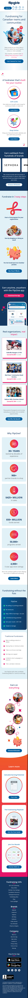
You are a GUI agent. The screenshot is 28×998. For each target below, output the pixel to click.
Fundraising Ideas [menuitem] (14, 897)
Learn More (14, 110)
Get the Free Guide (14, 832)
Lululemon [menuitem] (14, 912)
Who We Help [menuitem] (14, 937)
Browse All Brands (14, 185)
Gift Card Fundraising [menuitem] (14, 885)
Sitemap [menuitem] (14, 948)
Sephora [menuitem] (14, 914)
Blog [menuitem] (14, 899)
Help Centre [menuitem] (14, 939)
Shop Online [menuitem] (14, 888)
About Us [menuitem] (14, 934)
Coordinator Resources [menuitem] (14, 892)
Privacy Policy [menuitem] (14, 943)
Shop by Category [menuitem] (14, 926)
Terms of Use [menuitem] (14, 946)
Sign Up (8, 8)
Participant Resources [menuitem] (14, 894)
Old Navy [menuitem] (14, 917)
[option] (9, 161)
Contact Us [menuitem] (14, 941)
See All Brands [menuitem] (14, 923)
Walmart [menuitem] (14, 910)
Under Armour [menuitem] (14, 921)
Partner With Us (14, 867)
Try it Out (14, 797)
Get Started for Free (14, 61)
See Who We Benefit (14, 419)
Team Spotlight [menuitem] (14, 901)
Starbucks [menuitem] (14, 919)
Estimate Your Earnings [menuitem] (14, 890)
